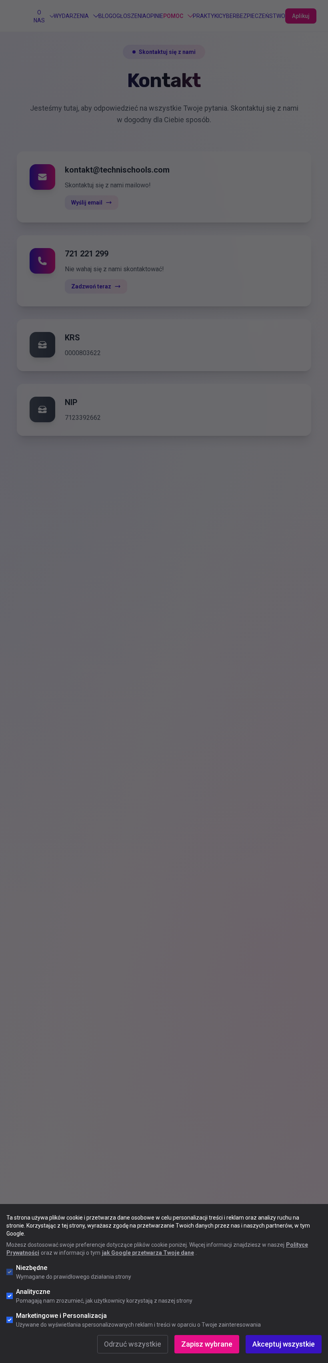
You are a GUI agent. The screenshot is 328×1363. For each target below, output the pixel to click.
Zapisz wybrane (206, 1344)
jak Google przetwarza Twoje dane (148, 1253)
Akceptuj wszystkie (283, 1344)
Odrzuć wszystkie (132, 1344)
